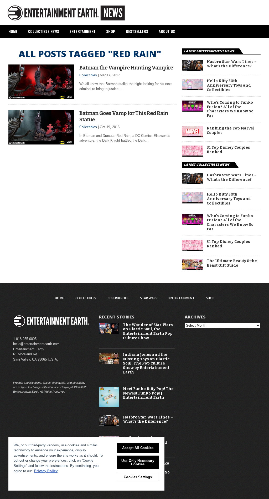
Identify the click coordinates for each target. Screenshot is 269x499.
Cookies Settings (138, 477)
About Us (167, 31)
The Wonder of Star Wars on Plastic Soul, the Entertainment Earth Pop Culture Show (148, 331)
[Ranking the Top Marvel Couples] (192, 136)
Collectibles (88, 75)
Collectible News (43, 31)
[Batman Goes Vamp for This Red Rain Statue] (41, 143)
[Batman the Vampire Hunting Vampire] (41, 98)
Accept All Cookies (137, 448)
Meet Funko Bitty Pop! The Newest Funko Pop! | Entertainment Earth (148, 393)
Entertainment (83, 31)
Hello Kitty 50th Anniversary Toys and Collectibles (229, 85)
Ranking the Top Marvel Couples (231, 130)
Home (13, 31)
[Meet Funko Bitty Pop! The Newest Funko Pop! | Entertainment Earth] (109, 406)
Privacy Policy (46, 471)
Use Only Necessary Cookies (137, 462)
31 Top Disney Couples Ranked (228, 150)
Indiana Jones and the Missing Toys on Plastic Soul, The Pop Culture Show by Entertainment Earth (146, 364)
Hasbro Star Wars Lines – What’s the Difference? (232, 64)
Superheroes (118, 298)
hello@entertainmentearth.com (36, 344)
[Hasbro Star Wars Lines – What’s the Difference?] (192, 69)
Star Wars (148, 298)
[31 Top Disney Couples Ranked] (192, 155)
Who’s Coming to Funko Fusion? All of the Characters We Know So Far (230, 109)
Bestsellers (137, 31)
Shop (110, 31)
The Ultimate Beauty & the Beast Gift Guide (232, 263)
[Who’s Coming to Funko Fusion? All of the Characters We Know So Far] (192, 110)
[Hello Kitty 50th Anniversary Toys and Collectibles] (192, 89)
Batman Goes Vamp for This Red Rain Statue (123, 116)
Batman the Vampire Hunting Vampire (126, 67)
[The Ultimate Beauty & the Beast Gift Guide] (192, 268)
